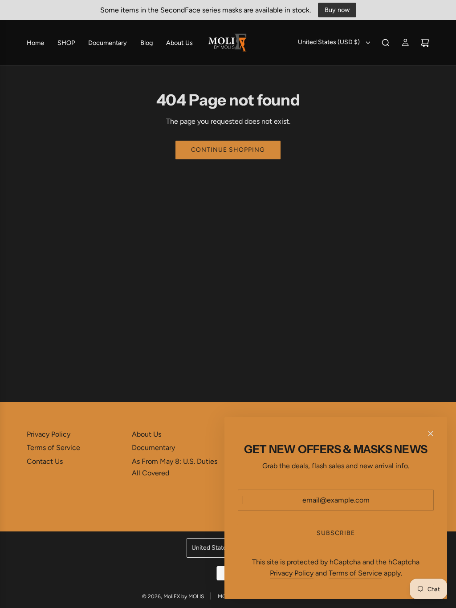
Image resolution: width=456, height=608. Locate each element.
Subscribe (336, 533)
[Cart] (425, 43)
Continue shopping (228, 150)
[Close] (430, 433)
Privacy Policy (292, 573)
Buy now (337, 10)
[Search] (385, 43)
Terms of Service (355, 573)
